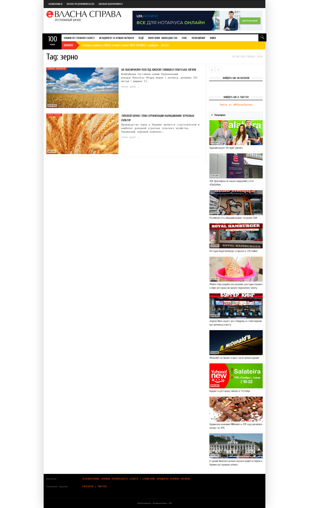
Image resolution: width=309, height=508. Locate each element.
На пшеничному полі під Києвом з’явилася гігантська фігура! (158, 70)
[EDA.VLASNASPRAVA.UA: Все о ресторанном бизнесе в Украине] (84, 16)
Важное (68, 45)
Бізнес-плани (54, 115)
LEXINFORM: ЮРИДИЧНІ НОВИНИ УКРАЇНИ (166, 478)
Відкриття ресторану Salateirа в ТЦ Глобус (229, 391)
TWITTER (102, 486)
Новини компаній (56, 69)
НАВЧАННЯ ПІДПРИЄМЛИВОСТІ (110, 4)
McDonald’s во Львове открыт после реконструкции (234, 357)
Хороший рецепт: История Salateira (225, 147)
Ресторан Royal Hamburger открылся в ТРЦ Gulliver (233, 251)
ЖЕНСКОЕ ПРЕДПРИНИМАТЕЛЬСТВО (80, 4)
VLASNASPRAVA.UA (55, 4)
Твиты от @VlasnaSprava (235, 104)
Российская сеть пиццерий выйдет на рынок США (233, 217)
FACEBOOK (88, 486)
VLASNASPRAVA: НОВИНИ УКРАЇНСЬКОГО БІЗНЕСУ (110, 478)
